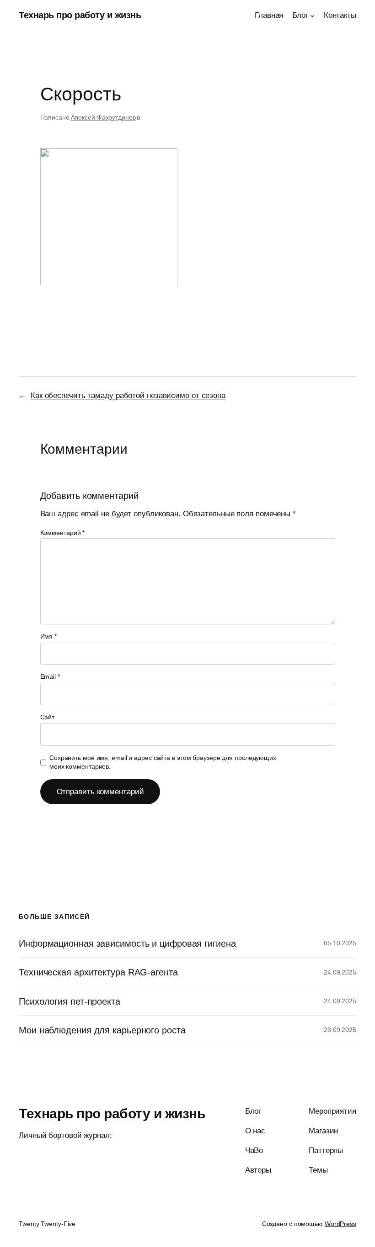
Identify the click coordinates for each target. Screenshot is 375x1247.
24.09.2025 (340, 972)
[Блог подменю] (312, 15)
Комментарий (62, 532)
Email (50, 676)
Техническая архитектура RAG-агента (98, 972)
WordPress (340, 1223)
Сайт (47, 717)
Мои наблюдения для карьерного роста (102, 1030)
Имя (48, 636)
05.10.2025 (340, 943)
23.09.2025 (340, 1029)
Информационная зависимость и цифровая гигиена (127, 943)
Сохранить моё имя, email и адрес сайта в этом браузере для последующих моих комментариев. (162, 762)
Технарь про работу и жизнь (80, 15)
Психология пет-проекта (69, 1001)
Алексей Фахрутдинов (103, 117)
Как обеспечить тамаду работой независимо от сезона (128, 395)
